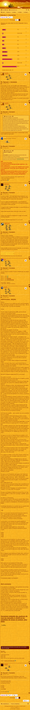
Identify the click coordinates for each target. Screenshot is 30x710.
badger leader (7, 223)
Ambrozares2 (6, 183)
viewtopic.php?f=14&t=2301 (9, 660)
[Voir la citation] (13, 116)
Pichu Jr (7, 116)
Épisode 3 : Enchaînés (8, 15)
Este (5, 259)
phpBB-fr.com (17, 707)
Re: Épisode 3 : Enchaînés (9, 82)
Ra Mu (5, 137)
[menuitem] (2, 10)
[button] (16, 20)
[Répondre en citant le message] (26, 74)
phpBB (11, 706)
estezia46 (6, 664)
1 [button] (17, 20)
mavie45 (6, 73)
